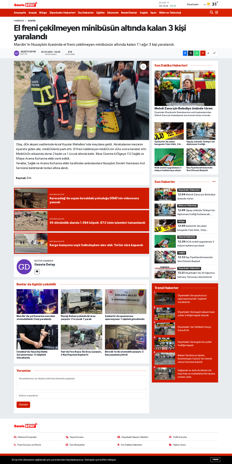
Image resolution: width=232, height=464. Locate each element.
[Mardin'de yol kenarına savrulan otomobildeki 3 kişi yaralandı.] (37, 301)
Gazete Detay (44, 264)
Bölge (43, 12)
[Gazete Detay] (24, 266)
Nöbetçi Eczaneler (27, 437)
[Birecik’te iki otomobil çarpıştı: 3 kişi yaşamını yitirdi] (125, 337)
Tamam (215, 459)
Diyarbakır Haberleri (62, 12)
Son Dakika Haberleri (131, 445)
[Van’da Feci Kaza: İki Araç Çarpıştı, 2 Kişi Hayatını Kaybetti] (81, 337)
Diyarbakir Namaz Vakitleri (135, 437)
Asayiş (33, 12)
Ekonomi (112, 12)
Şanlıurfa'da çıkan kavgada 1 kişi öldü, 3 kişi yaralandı (192, 228)
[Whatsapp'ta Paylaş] (196, 53)
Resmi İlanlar (129, 12)
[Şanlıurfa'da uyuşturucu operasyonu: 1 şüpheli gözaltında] (125, 301)
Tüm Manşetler (77, 445)
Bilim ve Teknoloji (170, 12)
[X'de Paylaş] (190, 53)
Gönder (23, 404)
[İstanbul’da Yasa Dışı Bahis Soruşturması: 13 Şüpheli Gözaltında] (37, 337)
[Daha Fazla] (202, 53)
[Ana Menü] (216, 12)
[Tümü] (213, 182)
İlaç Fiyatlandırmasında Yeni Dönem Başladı (195, 259)
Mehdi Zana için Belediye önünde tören (196, 196)
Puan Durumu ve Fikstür (29, 445)
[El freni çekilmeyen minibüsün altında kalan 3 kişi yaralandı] (81, 100)
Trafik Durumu (180, 437)
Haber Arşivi (179, 445)
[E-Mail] (37, 271)
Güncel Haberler (186, 237)
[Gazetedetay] (26, 4)
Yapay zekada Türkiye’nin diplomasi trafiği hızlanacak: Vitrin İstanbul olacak (196, 212)
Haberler (19, 21)
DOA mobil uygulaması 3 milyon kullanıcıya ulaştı (195, 243)
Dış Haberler (86, 12)
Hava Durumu (76, 437)
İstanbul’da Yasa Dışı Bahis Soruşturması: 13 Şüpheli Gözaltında (32, 354)
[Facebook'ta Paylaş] (185, 53)
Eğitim (100, 12)
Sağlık (144, 12)
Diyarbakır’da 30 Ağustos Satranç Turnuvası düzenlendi (196, 274)
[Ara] (212, 12)
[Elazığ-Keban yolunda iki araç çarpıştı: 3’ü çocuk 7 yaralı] (81, 301)
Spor (153, 12)
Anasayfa (20, 12)
